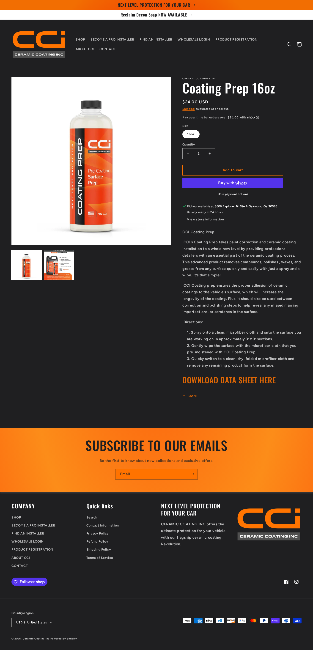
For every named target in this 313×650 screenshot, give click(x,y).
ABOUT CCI (20, 558)
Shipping (188, 108)
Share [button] (192, 396)
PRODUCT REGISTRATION (32, 549)
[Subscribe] (192, 474)
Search (92, 517)
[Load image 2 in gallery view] (59, 265)
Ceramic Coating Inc (36, 638)
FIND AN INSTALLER (27, 533)
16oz (191, 134)
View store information (205, 219)
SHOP (16, 517)
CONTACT (19, 566)
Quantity (188, 144)
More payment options (232, 194)
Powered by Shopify (63, 638)
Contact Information (102, 525)
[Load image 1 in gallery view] (26, 265)
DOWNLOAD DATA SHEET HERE (229, 380)
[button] (289, 44)
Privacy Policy (97, 533)
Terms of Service (99, 558)
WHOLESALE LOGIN (27, 541)
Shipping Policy (98, 549)
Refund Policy (97, 541)
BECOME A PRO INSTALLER (33, 525)
